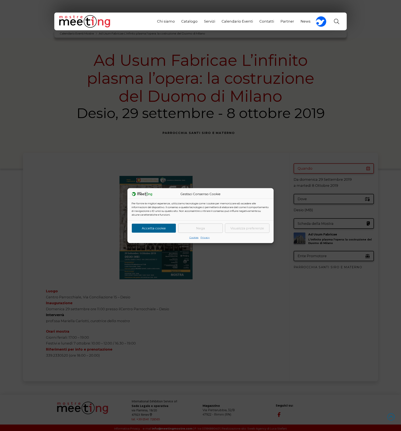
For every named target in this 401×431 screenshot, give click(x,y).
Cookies (193, 237)
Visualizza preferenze (247, 228)
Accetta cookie (154, 228)
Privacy (205, 237)
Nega (200, 228)
